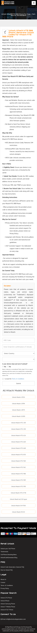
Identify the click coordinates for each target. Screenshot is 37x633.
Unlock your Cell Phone (8, 548)
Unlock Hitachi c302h (18, 397)
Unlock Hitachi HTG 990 (18, 486)
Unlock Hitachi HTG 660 (18, 442)
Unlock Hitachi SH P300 (18, 506)
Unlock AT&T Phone (7, 610)
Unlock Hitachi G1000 (18, 416)
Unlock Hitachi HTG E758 (18, 493)
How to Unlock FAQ (7, 570)
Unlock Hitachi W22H (18, 512)
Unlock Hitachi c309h (18, 403)
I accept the (14, 379)
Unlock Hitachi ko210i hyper (18, 499)
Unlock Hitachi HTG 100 (18, 423)
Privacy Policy (5, 588)
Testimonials (4, 551)
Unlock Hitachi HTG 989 (18, 480)
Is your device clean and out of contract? (14, 364)
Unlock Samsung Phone (8, 604)
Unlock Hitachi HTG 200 (18, 429)
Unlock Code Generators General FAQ (12, 567)
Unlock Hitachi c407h (18, 410)
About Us (3, 579)
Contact (3, 582)
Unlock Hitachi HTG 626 (18, 435)
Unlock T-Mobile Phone (8, 607)
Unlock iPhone (5, 601)
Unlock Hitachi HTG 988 (18, 474)
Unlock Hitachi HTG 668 (18, 448)
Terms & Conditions (18, 379)
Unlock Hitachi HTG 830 (18, 454)
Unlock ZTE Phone (6, 598)
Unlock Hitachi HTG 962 (18, 467)
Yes (5, 367)
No (10, 367)
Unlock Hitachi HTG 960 (18, 461)
